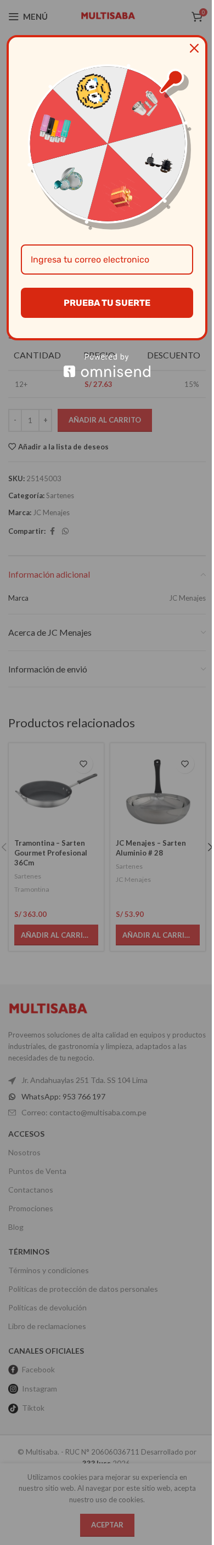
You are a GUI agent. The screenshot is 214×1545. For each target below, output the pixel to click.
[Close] (194, 48)
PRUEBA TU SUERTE (107, 303)
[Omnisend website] (107, 365)
